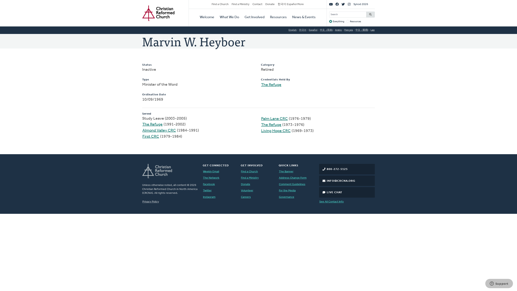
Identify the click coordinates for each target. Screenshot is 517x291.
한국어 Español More (291, 4)
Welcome (207, 17)
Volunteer (247, 190)
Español (313, 30)
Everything (338, 21)
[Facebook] (337, 4)
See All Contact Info (331, 201)
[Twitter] (343, 4)
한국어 (302, 30)
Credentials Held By (275, 79)
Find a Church (220, 4)
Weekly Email (211, 171)
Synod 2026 (360, 4)
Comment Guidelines (292, 184)
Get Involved (255, 17)
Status (147, 64)
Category (268, 64)
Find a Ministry (240, 4)
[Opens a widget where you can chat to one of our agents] (499, 284)
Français (348, 30)
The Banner (286, 171)
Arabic (338, 30)
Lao (373, 30)
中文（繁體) (361, 30)
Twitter (207, 190)
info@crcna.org (341, 180)
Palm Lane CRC (274, 119)
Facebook (209, 184)
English (293, 30)
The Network (211, 177)
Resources (278, 17)
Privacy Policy (150, 201)
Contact (257, 4)
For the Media (287, 190)
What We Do (229, 17)
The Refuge (271, 85)
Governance (286, 197)
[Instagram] (349, 4)
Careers (246, 197)
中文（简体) (326, 30)
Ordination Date (154, 94)
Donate (270, 4)
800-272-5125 (337, 169)
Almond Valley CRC (159, 131)
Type (145, 79)
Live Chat (334, 192)
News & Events (304, 17)
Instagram (209, 197)
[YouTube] (331, 4)
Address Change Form (293, 177)
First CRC (150, 137)
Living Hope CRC (276, 131)
